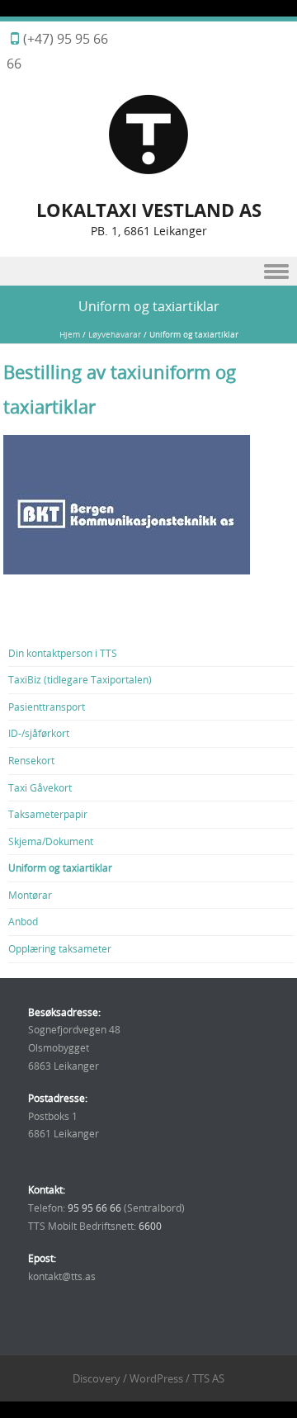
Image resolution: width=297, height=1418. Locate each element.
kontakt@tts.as (62, 1276)
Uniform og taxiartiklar (60, 867)
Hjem (69, 334)
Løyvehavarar (114, 334)
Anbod (23, 921)
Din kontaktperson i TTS (62, 652)
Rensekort (31, 760)
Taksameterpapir (47, 813)
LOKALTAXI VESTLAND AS (149, 210)
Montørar (30, 894)
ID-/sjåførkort (38, 733)
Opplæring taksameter (59, 948)
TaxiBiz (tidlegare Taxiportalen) (80, 679)
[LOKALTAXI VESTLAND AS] (148, 171)
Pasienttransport (46, 706)
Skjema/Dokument (50, 841)
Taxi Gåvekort (40, 787)
